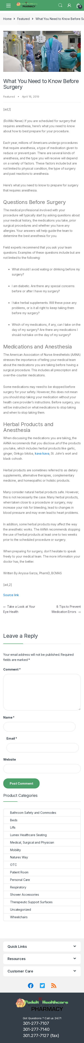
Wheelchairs (18, 917)
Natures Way (19, 857)
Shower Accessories (24, 894)
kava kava (42, 453)
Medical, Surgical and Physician (32, 842)
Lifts (13, 827)
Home (7, 19)
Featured (23, 19)
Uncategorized (20, 909)
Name (8, 717)
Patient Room (19, 872)
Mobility (15, 850)
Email (11, 738)
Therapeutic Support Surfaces (31, 902)
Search (60, 5)
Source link (11, 595)
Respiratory (18, 887)
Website (9, 759)
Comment (12, 669)
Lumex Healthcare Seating (28, 835)
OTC (13, 865)
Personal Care (20, 880)
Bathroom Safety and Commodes (33, 812)
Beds (13, 820)
